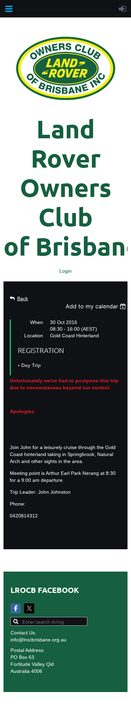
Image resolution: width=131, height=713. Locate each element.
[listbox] (97, 306)
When (36, 322)
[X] (29, 608)
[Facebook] (15, 608)
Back (22, 298)
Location (33, 335)
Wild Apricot (65, 704)
